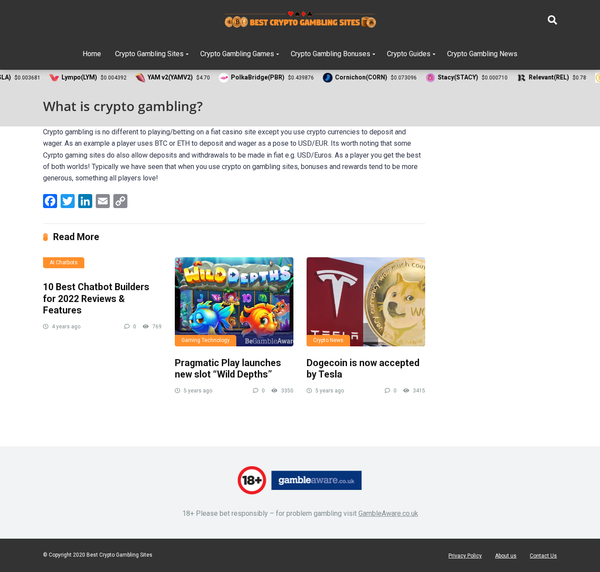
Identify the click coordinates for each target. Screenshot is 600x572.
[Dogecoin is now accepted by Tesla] (366, 301)
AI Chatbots (64, 262)
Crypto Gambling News (482, 54)
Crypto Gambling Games (237, 54)
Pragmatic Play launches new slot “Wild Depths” (228, 368)
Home (92, 54)
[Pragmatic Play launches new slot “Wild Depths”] (234, 301)
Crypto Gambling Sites (149, 54)
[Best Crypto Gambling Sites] (300, 20)
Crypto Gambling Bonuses (330, 54)
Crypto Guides (408, 54)
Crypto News (328, 340)
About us (506, 556)
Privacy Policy (465, 556)
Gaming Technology (205, 340)
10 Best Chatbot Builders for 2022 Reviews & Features (96, 298)
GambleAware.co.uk (388, 513)
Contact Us (543, 556)
